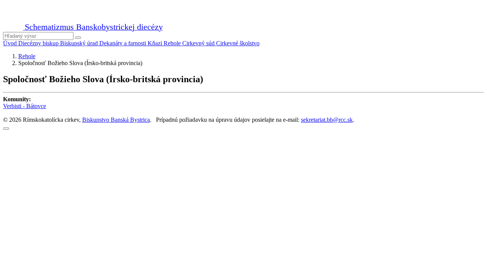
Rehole (173, 43)
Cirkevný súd (199, 43)
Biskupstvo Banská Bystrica (116, 119)
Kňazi (156, 43)
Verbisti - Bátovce (24, 106)
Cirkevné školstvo (237, 43)
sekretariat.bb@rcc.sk (327, 119)
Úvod (10, 43)
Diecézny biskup (39, 43)
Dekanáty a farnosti (123, 43)
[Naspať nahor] (6, 128)
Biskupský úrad (79, 43)
